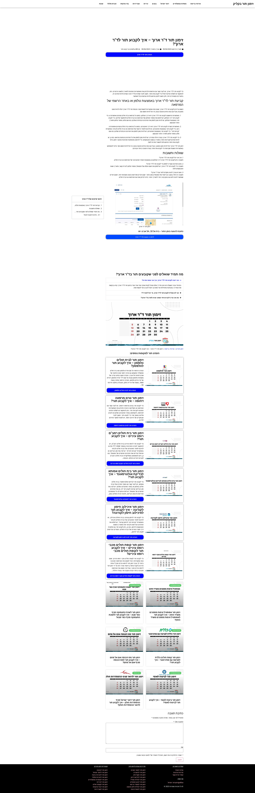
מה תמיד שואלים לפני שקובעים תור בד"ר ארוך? (87, 212)
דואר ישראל (164, 4)
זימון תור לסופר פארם (138, 770)
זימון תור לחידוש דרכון (138, 777)
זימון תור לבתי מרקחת (100, 787)
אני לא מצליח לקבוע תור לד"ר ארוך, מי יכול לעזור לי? (160, 293)
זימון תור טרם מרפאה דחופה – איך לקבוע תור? (127, 399)
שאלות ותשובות (94, 208)
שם (182, 747)
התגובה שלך (178, 722)
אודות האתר (179, 770)
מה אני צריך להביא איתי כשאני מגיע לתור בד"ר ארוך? (160, 298)
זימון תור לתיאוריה (139, 772)
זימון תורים (179, 349)
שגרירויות (136, 4)
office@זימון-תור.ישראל (175, 783)
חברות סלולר (111, 4)
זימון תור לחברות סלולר (100, 777)
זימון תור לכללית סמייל (138, 780)
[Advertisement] (127, 22)
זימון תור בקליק (243, 3)
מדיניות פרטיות (178, 772)
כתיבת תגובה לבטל (90, 215)
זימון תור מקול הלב (139, 775)
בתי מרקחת (124, 4)
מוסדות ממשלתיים (179, 4)
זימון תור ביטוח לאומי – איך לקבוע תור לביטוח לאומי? (164, 701)
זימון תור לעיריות (102, 782)
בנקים (154, 4)
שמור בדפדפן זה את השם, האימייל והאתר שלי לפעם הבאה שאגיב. (158, 755)
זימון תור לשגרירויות (101, 789)
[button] (144, 280)
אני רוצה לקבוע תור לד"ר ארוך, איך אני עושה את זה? (160, 280)
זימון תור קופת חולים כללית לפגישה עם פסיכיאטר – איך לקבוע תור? (167, 660)
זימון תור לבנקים (102, 770)
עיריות (146, 4)
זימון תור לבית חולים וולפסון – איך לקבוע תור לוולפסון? (128, 363)
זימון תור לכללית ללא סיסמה (136, 787)
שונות (101, 4)
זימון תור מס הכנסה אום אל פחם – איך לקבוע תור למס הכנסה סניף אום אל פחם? (125, 660)
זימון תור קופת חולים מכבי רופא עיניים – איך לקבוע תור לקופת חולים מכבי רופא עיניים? (126, 549)
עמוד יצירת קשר (178, 775)
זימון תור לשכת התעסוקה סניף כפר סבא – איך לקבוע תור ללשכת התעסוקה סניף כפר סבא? (124, 615)
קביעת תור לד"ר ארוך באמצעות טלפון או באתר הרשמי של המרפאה (87, 205)
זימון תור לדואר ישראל (100, 772)
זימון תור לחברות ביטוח (100, 775)
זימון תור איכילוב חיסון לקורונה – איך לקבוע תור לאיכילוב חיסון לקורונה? (127, 509)
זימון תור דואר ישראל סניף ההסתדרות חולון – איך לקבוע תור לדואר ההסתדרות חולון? (124, 702)
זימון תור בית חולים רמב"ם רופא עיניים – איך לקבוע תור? (126, 436)
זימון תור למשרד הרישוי (137, 784)
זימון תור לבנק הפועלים (137, 782)
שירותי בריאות (195, 4)
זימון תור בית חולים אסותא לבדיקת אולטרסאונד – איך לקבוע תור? (126, 474)
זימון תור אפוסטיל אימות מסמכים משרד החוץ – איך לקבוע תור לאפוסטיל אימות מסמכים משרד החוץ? (165, 616)
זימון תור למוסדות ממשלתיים (98, 780)
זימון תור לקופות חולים (100, 784)
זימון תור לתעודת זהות (138, 789)
